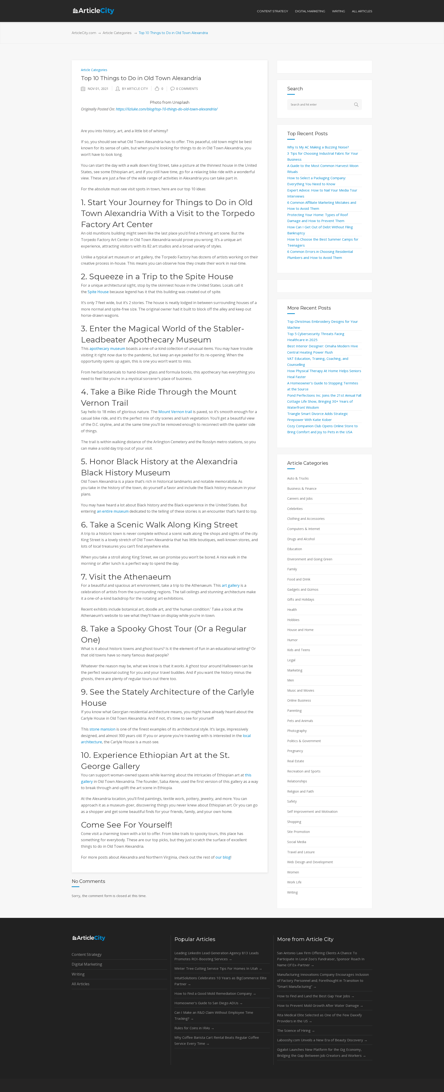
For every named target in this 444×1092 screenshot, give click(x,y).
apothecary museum (107, 348)
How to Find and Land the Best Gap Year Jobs (316, 996)
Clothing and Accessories (306, 518)
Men (290, 680)
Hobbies (293, 620)
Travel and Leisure (301, 852)
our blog (223, 857)
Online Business (299, 700)
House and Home (300, 630)
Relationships (297, 781)
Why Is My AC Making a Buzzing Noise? (318, 147)
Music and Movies (300, 690)
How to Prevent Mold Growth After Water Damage (320, 1005)
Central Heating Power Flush (310, 352)
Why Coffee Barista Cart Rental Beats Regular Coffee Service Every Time (216, 1040)
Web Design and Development (310, 862)
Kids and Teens (298, 650)
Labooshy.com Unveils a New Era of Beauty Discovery (322, 1040)
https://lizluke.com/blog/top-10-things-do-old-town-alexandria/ (167, 109)
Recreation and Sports (304, 771)
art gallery (231, 585)
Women (293, 872)
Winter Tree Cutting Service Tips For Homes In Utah (218, 968)
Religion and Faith (300, 791)
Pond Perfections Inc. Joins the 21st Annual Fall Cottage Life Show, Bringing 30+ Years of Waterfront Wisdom (324, 401)
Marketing (294, 670)
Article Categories (117, 33)
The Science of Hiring (296, 1030)
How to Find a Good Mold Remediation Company (215, 993)
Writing (292, 892)
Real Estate (295, 761)
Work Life (294, 882)
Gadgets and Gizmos (302, 589)
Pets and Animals (300, 721)
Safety (292, 801)
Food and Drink (298, 579)
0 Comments (187, 88)
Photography (297, 730)
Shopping (294, 821)
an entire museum (113, 511)
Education (294, 549)
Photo (155, 102)
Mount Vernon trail (175, 411)
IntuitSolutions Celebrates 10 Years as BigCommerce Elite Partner (220, 981)
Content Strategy (87, 954)
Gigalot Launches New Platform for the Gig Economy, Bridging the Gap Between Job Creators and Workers (321, 1052)
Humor (292, 640)
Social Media (296, 842)
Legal (291, 660)
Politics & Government (304, 741)
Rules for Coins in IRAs (194, 1028)
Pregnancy (295, 751)
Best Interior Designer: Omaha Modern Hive (322, 346)
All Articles (80, 983)
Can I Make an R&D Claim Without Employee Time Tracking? (213, 1015)
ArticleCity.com (84, 33)
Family (292, 569)
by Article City (135, 88)
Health (292, 609)
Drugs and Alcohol (301, 539)
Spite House (98, 291)
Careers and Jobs (300, 498)
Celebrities (295, 508)
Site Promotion (298, 831)
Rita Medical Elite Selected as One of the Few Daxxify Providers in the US (319, 1018)
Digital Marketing (87, 964)
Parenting (294, 710)
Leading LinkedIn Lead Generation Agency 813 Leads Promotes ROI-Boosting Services (216, 956)
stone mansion (102, 729)
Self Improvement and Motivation (312, 811)
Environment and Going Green (309, 559)
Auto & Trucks (298, 478)
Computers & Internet (303, 529)
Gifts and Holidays (300, 599)
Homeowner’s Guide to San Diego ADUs (208, 1003)
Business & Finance (302, 488)
